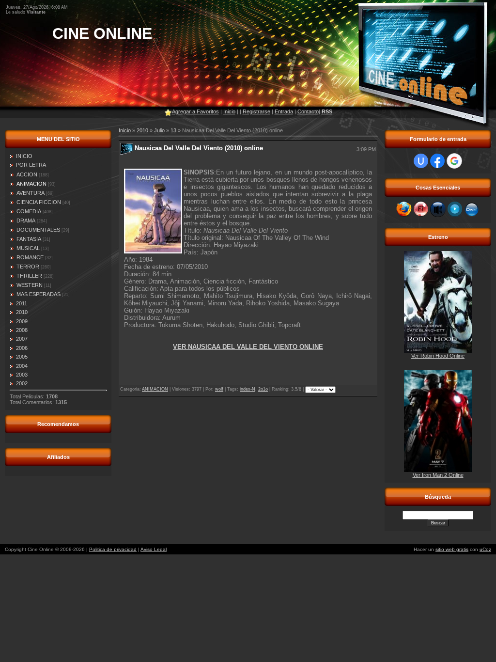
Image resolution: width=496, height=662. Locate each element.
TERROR (27, 266)
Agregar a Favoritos (195, 111)
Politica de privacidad (113, 549)
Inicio (229, 111)
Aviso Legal (153, 549)
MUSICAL (28, 248)
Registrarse (256, 111)
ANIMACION (31, 184)
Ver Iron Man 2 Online (438, 475)
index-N (247, 389)
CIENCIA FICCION (38, 202)
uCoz (485, 549)
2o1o (263, 389)
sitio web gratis (451, 549)
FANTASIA (28, 239)
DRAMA (25, 220)
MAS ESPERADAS (38, 294)
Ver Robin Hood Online (438, 356)
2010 (142, 130)
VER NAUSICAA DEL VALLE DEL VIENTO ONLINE (248, 346)
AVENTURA (30, 193)
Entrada (284, 111)
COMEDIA (28, 211)
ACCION (26, 174)
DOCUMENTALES (38, 230)
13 (173, 130)
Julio (159, 130)
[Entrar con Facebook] (437, 161)
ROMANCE (30, 257)
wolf (219, 389)
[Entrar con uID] (421, 161)
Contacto (308, 111)
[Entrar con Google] (454, 161)
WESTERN (29, 285)
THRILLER (29, 276)
